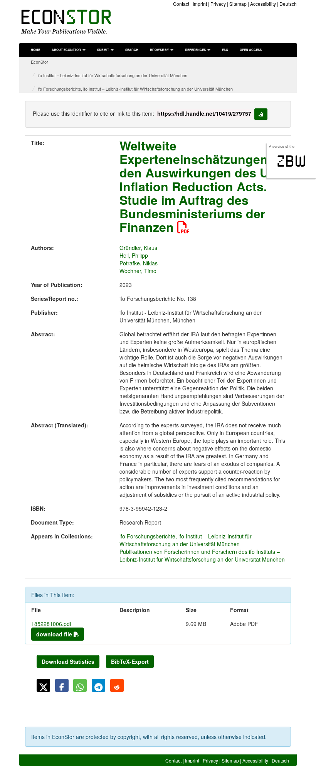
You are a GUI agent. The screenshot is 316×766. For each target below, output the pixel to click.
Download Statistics (68, 661)
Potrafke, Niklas (138, 263)
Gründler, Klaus (138, 247)
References (196, 49)
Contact (181, 3)
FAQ (225, 49)
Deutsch (288, 3)
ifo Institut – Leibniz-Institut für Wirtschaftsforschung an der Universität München (112, 75)
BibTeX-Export (130, 661)
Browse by (160, 49)
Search (131, 49)
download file (55, 634)
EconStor (39, 62)
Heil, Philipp (133, 255)
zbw (291, 161)
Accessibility (263, 3)
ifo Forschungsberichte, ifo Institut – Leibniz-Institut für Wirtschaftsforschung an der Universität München (135, 89)
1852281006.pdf (51, 624)
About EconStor (67, 49)
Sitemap (238, 3)
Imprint (200, 3)
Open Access (251, 49)
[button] (43, 685)
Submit (103, 49)
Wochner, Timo (137, 271)
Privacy (218, 3)
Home (35, 49)
